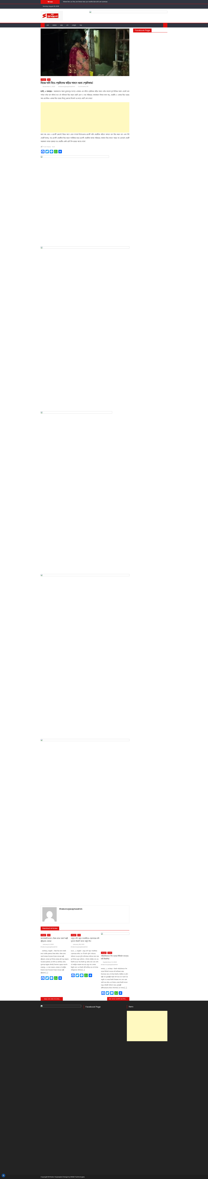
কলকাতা (55, 25)
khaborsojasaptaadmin (66, 86)
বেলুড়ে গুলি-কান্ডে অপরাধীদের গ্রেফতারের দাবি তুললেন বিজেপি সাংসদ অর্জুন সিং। (85, 939)
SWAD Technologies (77, 1177)
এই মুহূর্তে (43, 80)
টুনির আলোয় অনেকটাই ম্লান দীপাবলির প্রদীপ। (119, 999)
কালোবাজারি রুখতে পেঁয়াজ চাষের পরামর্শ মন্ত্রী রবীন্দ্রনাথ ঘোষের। (54, 939)
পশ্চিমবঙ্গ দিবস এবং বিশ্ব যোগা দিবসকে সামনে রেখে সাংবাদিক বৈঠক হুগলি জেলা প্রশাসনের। (85, 2)
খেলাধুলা (74, 25)
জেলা (47, 25)
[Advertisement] (85, 117)
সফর (81, 25)
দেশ (67, 25)
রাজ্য (61, 25)
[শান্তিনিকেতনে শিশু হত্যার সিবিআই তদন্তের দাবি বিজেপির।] (115, 941)
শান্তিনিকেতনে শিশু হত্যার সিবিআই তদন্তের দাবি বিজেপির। (114, 957)
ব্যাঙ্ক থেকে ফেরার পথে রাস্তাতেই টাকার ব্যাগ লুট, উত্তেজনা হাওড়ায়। (53, 999)
